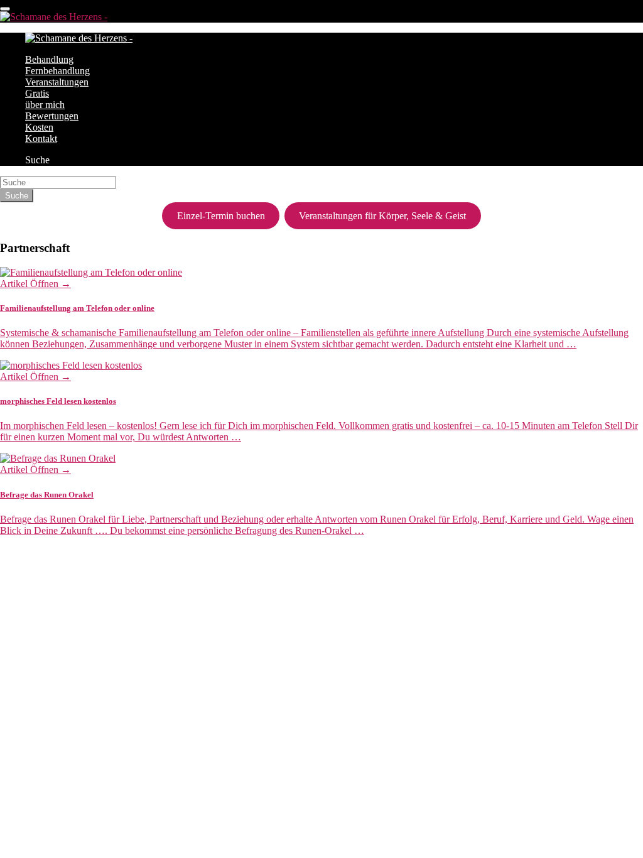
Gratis (37, 93)
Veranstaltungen (57, 82)
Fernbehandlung (57, 70)
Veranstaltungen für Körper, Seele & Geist (382, 215)
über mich (45, 104)
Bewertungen (51, 116)
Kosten (39, 127)
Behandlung (49, 59)
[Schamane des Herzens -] (53, 16)
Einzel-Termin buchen (221, 215)
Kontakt (41, 138)
